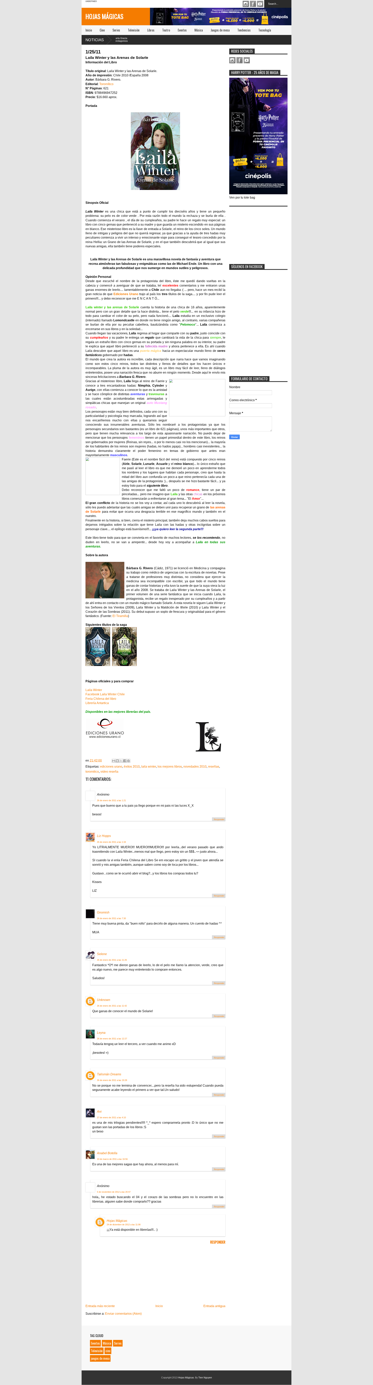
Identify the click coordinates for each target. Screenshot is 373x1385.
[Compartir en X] (121, 761)
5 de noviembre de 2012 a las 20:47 (114, 1192)
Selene (102, 954)
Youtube (260, 4)
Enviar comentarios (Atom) (123, 1313)
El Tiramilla (120, 616)
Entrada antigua (214, 1306)
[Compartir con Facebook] (125, 761)
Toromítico (106, 84)
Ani (99, 1111)
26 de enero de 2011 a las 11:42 (112, 1006)
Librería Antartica (97, 703)
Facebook (253, 4)
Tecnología (264, 30)
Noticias (94, 40)
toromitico (92, 771)
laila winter (148, 766)
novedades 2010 (195, 766)
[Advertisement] (258, 232)
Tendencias (244, 30)
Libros (150, 30)
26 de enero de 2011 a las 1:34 (111, 842)
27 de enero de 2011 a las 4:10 (111, 1117)
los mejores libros (170, 766)
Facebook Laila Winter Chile (105, 694)
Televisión (133, 30)
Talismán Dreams (109, 1074)
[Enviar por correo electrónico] (114, 761)
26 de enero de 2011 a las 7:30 (111, 918)
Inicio (88, 30)
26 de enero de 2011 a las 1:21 (111, 800)
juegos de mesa (100, 1358)
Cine (102, 30)
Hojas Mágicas (104, 16)
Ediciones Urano (125, 294)
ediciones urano (111, 766)
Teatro (166, 30)
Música (198, 30)
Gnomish (103, 912)
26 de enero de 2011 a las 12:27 (112, 1038)
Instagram (246, 4)
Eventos (182, 30)
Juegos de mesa (220, 30)
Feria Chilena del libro (100, 698)
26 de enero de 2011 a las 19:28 (112, 1080)
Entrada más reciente (100, 1306)
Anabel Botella (107, 1153)
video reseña (109, 771)
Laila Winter (93, 690)
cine (107, 1350)
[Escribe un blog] (117, 761)
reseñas (213, 766)
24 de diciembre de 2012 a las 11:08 (123, 1224)
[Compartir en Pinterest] (128, 761)
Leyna (101, 1032)
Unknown (103, 999)
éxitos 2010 (132, 766)
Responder (219, 819)
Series (116, 30)
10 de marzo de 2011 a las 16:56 (112, 1159)
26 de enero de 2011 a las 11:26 (112, 960)
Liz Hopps (104, 836)
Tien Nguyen (205, 1377)
